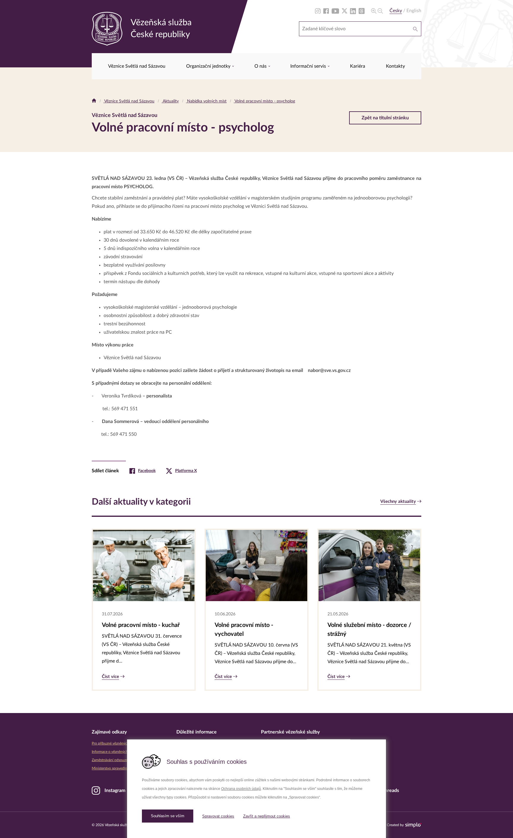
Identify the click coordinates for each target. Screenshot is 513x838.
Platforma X (186, 471)
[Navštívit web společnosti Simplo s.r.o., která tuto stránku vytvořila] (413, 825)
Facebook (147, 471)
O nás (261, 66)
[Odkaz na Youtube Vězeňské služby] (335, 11)
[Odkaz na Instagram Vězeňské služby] (318, 11)
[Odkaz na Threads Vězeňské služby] (362, 11)
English (413, 10)
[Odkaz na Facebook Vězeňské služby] (326, 11)
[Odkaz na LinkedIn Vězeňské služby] (353, 11)
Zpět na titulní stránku (385, 117)
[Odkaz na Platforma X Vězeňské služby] (344, 11)
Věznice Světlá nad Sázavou (136, 66)
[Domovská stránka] (94, 101)
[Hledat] (415, 28)
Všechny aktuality (398, 501)
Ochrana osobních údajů (241, 789)
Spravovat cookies (218, 816)
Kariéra (357, 66)
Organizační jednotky (209, 66)
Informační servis (308, 66)
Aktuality (170, 101)
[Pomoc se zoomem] (377, 11)
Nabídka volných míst (206, 101)
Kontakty (395, 66)
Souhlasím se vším (167, 816)
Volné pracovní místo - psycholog (264, 101)
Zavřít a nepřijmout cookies (266, 816)
